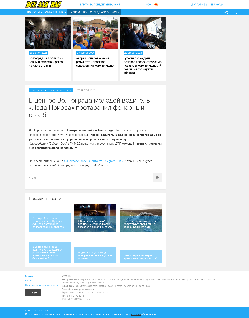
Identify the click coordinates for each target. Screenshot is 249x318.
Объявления (54, 12)
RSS (121, 161)
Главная (29, 276)
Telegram (109, 161)
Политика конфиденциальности (41, 284)
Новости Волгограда (60, 90)
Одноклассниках (75, 161)
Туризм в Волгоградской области (94, 12)
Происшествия (38, 90)
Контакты (30, 280)
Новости (33, 12)
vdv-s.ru (136, 314)
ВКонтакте (95, 161)
